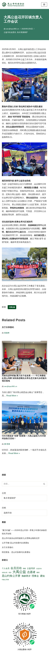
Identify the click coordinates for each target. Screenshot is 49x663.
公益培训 (31, 568)
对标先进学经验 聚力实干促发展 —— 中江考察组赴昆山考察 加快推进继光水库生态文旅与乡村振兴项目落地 (24, 378)
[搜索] (44, 483)
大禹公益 (12, 307)
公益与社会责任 (10, 32)
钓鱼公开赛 (5, 579)
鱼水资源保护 (22, 32)
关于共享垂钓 (8, 327)
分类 (4, 493)
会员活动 (16, 568)
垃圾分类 (4, 572)
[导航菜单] (44, 4)
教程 (38, 572)
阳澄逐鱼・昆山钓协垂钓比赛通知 (16, 552)
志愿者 (31, 572)
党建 (24, 568)
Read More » (12, 396)
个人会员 (5, 568)
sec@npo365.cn (12, 29)
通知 (42, 575)
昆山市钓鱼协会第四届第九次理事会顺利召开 (21, 538)
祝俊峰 (6, 333)
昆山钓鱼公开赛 (11, 575)
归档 (4, 508)
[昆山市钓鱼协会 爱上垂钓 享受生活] (14, 4)
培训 (10, 572)
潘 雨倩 (7, 444)
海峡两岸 (26, 576)
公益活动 (39, 568)
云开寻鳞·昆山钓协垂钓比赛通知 (15, 543)
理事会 (35, 575)
